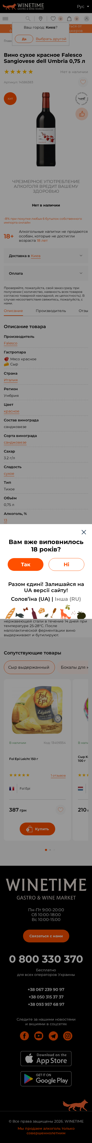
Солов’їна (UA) (30, 599)
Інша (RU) (68, 599)
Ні (66, 564)
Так (25, 564)
